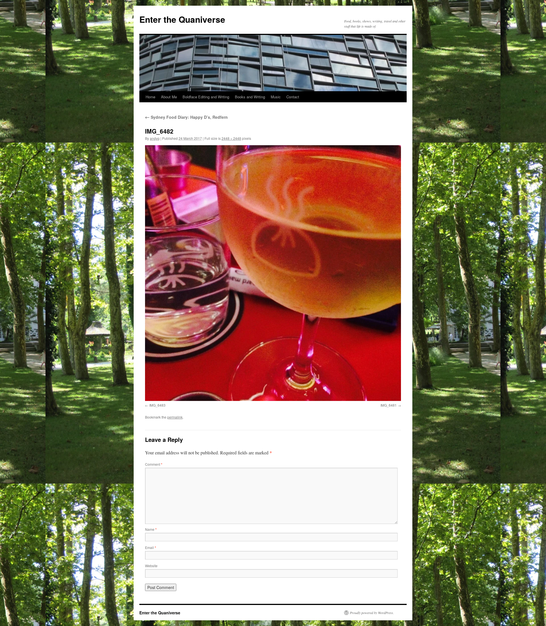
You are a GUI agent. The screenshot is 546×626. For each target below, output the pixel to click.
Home (150, 96)
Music (276, 96)
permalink (175, 417)
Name (151, 529)
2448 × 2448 (231, 138)
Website (151, 565)
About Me (169, 96)
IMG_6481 (388, 405)
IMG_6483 (157, 405)
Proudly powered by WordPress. (372, 612)
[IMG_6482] (273, 273)
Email (150, 547)
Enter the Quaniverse (182, 19)
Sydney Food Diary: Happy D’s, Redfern (186, 117)
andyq (155, 138)
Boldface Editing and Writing (206, 96)
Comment (153, 464)
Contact (292, 96)
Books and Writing (250, 96)
